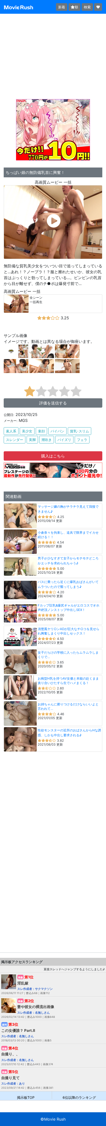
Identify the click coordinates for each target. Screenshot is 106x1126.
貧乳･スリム (79, 431)
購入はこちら (53, 455)
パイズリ (64, 440)
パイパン (57, 431)
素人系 (11, 431)
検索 (87, 7)
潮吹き (46, 440)
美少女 (27, 431)
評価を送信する (53, 403)
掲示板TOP (26, 1097)
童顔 (41, 431)
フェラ (82, 440)
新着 (61, 7)
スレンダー (14, 440)
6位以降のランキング (79, 1097)
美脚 (32, 440)
